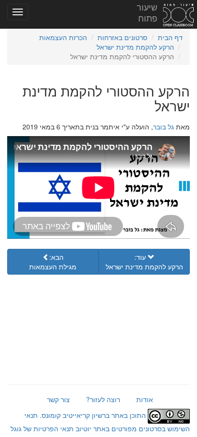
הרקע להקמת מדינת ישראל (135, 47)
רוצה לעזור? (103, 399)
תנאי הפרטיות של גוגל (42, 428)
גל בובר (163, 126)
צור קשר (58, 399)
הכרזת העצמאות (63, 37)
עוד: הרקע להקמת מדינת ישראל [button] (144, 261)
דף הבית (170, 37)
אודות (144, 399)
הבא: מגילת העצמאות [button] (53, 261)
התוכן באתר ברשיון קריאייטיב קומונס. (93, 415)
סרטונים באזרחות (122, 37)
